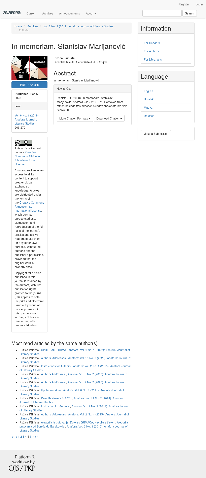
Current (31, 13)
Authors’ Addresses (54, 358)
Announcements (69, 13)
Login (199, 4)
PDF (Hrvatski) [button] (29, 85)
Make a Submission (155, 134)
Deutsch (149, 116)
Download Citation (108, 118)
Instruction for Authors (55, 406)
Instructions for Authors (56, 366)
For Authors (151, 51)
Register (184, 4)
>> (36, 436)
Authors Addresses (53, 374)
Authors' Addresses (54, 414)
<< (13, 436)
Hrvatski (149, 99)
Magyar (148, 107)
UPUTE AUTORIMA (54, 350)
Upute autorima (51, 390)
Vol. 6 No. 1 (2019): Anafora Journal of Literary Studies (78, 26)
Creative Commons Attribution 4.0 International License (28, 158)
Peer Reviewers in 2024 (56, 398)
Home (18, 26)
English (148, 91)
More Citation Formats (74, 118)
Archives (47, 13)
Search (189, 13)
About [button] (90, 13)
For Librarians (153, 59)
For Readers (152, 43)
